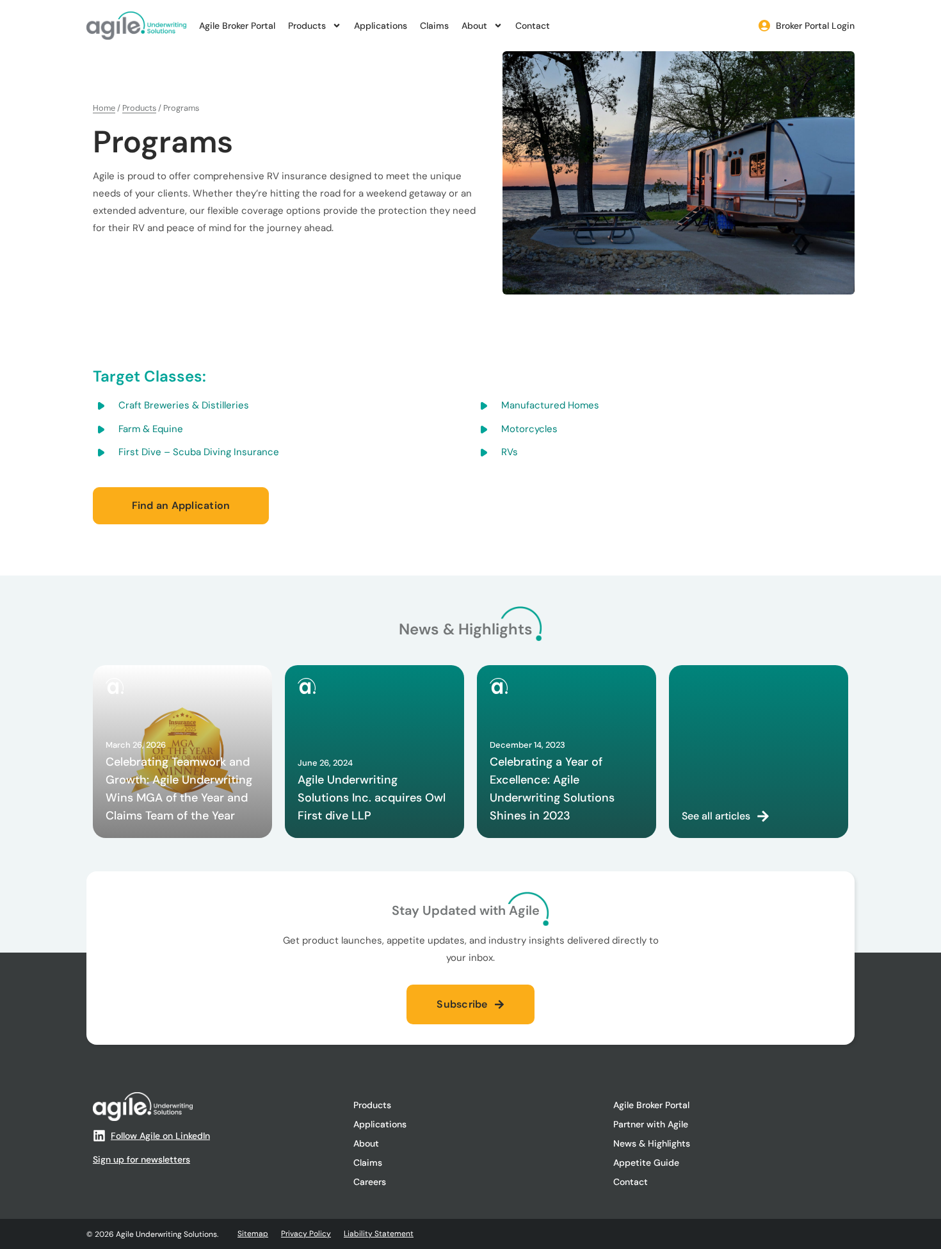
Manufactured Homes (550, 405)
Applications (380, 25)
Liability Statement (379, 1234)
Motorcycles (529, 429)
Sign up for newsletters (141, 1159)
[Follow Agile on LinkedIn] (99, 1135)
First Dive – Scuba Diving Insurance (198, 452)
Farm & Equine (150, 429)
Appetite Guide (646, 1162)
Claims (434, 25)
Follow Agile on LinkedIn (160, 1135)
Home (104, 107)
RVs (509, 452)
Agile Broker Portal (237, 25)
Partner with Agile (650, 1124)
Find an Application (181, 505)
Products (307, 25)
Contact (532, 25)
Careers (369, 1182)
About (474, 25)
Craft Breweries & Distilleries (183, 405)
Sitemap (252, 1234)
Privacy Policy (306, 1234)
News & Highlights (651, 1143)
